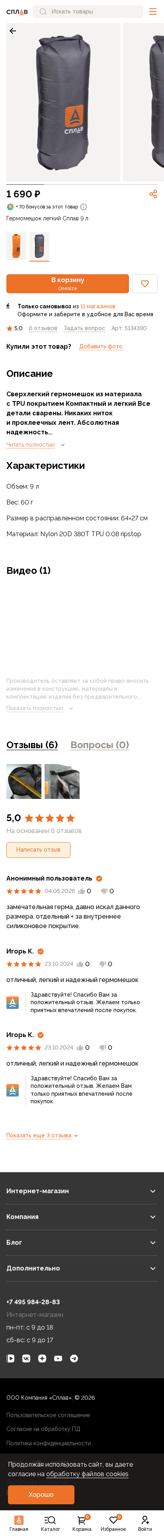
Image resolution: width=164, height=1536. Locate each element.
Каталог (50, 1529)
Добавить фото (101, 346)
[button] (152, 11)
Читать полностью (30, 444)
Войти (145, 1529)
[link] (13, 31)
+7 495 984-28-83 (33, 1302)
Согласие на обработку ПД (43, 1429)
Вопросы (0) (99, 745)
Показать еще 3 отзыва (38, 1135)
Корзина (82, 1523)
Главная (19, 1529)
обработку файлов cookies (87, 1474)
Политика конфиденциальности (48, 1443)
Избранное (113, 1523)
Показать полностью (34, 708)
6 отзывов (43, 328)
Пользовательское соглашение (48, 1415)
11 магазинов (97, 306)
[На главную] (17, 11)
